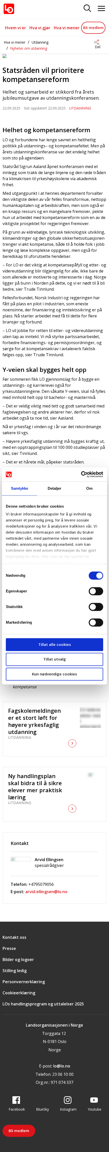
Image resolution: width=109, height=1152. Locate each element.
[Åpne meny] (101, 9)
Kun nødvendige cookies (54, 673)
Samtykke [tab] (19, 488)
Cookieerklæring (19, 993)
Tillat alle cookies (54, 644)
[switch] (96, 591)
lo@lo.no (61, 1066)
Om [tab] (89, 488)
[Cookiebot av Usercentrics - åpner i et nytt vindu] (81, 474)
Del (97, 46)
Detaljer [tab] (55, 488)
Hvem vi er (15, 28)
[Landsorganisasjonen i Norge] (9, 9)
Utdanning (40, 42)
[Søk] (87, 9)
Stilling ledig (15, 970)
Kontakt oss (14, 937)
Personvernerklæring (24, 981)
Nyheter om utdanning (28, 48)
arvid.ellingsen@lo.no (46, 891)
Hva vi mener (67, 28)
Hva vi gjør (39, 28)
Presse (9, 948)
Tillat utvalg (54, 659)
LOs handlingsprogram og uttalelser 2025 (43, 1004)
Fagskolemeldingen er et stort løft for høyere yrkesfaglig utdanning (34, 721)
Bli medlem (93, 27)
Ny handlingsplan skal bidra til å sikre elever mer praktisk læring (35, 786)
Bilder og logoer (18, 959)
